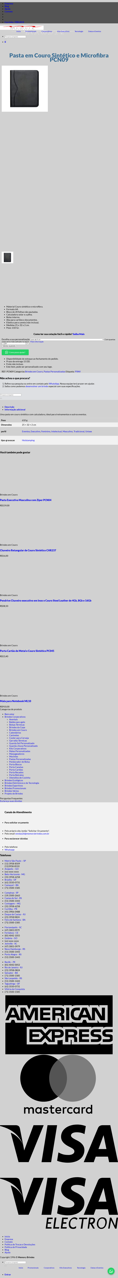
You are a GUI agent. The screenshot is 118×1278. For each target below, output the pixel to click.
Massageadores (16, 753)
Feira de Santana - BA (15, 919)
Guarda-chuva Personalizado (23, 746)
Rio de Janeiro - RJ (13, 967)
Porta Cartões (16, 769)
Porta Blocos (15, 764)
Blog (7, 6)
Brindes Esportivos (14, 785)
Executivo (35, 431)
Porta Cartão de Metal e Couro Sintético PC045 (27, 650)
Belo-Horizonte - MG (15, 874)
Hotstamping (28, 440)
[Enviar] (1, 398)
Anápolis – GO (12, 869)
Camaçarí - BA (12, 885)
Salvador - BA (11, 972)
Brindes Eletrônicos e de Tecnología (22, 783)
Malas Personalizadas (19, 751)
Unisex (88, 431)
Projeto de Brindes (14, 793)
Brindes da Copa (17, 727)
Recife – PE (10, 962)
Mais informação (37, 341)
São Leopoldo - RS (13, 978)
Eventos (26, 431)
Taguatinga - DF (12, 983)
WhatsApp (54, 383)
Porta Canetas (16, 767)
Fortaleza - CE (11, 932)
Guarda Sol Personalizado (21, 743)
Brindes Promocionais (15, 788)
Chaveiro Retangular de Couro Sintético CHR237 (28, 550)
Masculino (68, 431)
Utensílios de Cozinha (19, 777)
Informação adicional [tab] (15, 409)
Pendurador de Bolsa (19, 761)
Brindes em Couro (34, 371)
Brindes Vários (12, 791)
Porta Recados (16, 772)
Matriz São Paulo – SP (15, 860)
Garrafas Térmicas (18, 740)
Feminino (45, 431)
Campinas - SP (11, 892)
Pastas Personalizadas (54, 371)
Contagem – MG (13, 903)
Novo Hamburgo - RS (15, 949)
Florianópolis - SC (13, 927)
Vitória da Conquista (15, 989)
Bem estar (9, 714)
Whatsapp (9, 849)
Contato (9, 11)
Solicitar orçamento (9, 346)
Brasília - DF (10, 879)
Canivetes (14, 735)
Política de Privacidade (16, 1247)
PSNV (78, 371)
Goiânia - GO (11, 938)
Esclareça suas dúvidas (11, 801)
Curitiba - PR (11, 909)
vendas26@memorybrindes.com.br (32, 833)
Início (7, 1236)
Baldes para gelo (17, 722)
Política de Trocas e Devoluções (20, 1244)
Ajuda (7, 8)
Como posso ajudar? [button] (17, 352)
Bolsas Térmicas (17, 724)
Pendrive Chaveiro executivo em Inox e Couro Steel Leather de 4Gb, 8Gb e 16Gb (45, 600)
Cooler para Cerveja (19, 738)
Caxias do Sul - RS (13, 898)
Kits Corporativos (17, 748)
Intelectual (56, 431)
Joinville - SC (11, 943)
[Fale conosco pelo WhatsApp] (111, 1271)
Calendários (15, 732)
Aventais (13, 719)
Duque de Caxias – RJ (15, 914)
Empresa (9, 3)
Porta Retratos (16, 775)
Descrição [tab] (9, 407)
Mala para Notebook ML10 (15, 701)
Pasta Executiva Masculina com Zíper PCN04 (25, 500)
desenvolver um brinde (37, 386)
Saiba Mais (78, 334)
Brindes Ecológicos (14, 780)
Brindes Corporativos (15, 716)
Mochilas (13, 756)
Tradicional (79, 431)
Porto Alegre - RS (13, 954)
